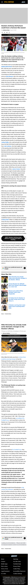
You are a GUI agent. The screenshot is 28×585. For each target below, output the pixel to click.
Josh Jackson (7, 146)
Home (2, 313)
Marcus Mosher (6, 333)
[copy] (9, 32)
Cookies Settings (17, 573)
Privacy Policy (16, 566)
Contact (3, 561)
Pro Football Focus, (17, 449)
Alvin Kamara (9, 76)
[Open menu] (2, 2)
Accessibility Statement (19, 571)
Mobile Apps (4, 564)
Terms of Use (4, 568)
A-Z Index (3, 573)
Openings (15, 559)
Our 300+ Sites (17, 561)
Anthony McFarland (6, 66)
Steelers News (8, 313)
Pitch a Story (4, 566)
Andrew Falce (6, 30)
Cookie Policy (16, 568)
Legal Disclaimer (5, 571)
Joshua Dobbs (5, 142)
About (2, 559)
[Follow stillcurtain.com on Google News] (25, 268)
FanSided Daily (17, 564)
